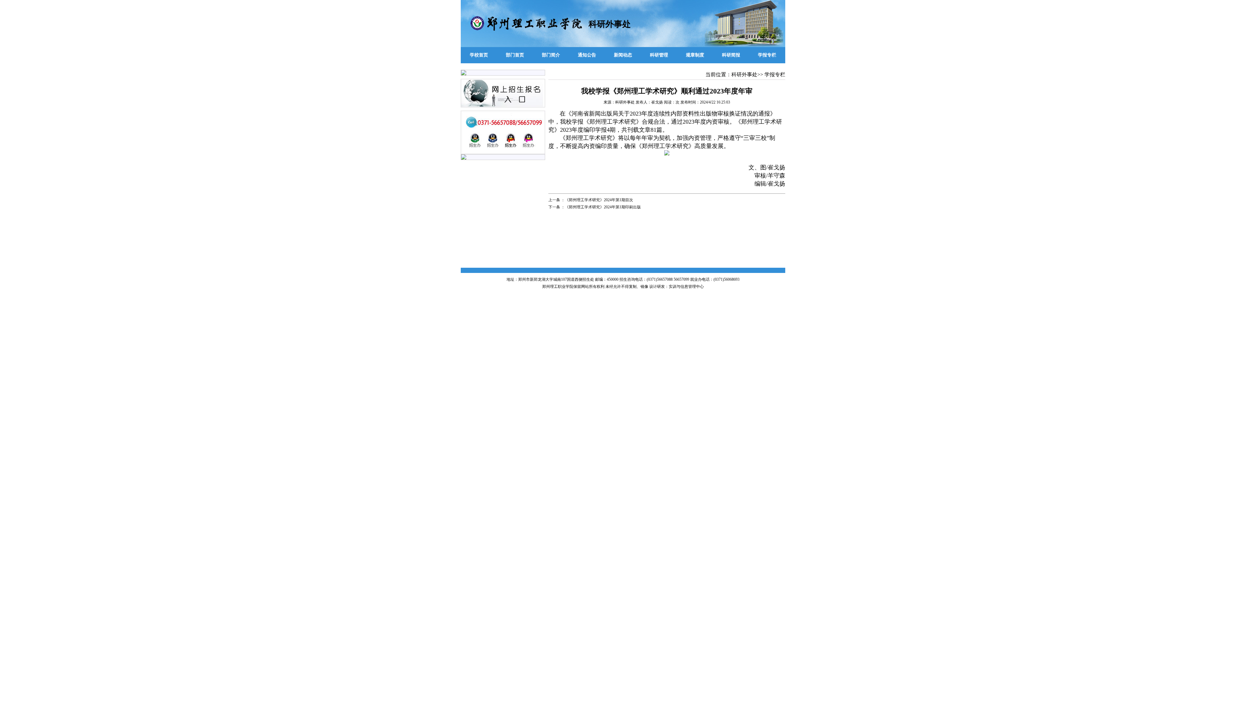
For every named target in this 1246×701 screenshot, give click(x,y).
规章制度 (695, 55)
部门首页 (515, 55)
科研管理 (659, 55)
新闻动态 (623, 55)
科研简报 (731, 55)
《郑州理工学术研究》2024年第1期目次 (599, 200)
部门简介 (551, 55)
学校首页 (479, 55)
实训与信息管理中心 (686, 286)
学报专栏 (767, 55)
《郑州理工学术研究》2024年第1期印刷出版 (603, 207)
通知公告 (587, 55)
